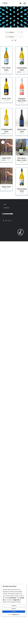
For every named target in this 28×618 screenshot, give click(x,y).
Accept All (13, 611)
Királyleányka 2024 (6, 130)
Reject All (14, 608)
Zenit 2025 (6, 99)
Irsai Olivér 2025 (6, 69)
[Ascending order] (21, 32)
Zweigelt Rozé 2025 (21, 100)
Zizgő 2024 (6, 158)
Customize (13, 605)
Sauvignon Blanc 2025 (21, 159)
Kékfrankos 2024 (21, 130)
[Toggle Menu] (24, 3)
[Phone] (10, 220)
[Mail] (8, 220)
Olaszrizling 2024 (22, 69)
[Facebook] (3, 220)
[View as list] (15, 40)
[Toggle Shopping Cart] (20, 3)
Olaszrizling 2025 (22, 190)
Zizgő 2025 (6, 187)
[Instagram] (6, 220)
